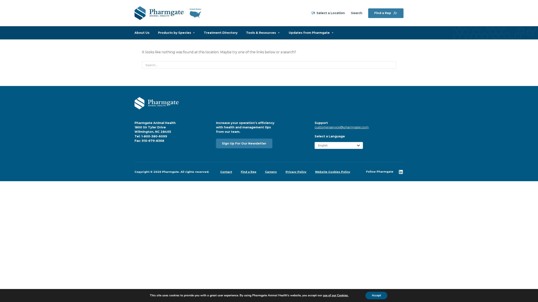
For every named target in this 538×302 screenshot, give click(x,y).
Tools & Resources (261, 33)
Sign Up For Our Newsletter (244, 143)
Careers (271, 171)
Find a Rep (382, 13)
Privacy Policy (296, 171)
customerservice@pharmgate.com (342, 127)
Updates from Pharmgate (309, 33)
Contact (226, 171)
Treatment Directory (220, 33)
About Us (141, 33)
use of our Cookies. (335, 295)
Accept (376, 295)
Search (356, 13)
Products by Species (174, 33)
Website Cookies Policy (332, 171)
